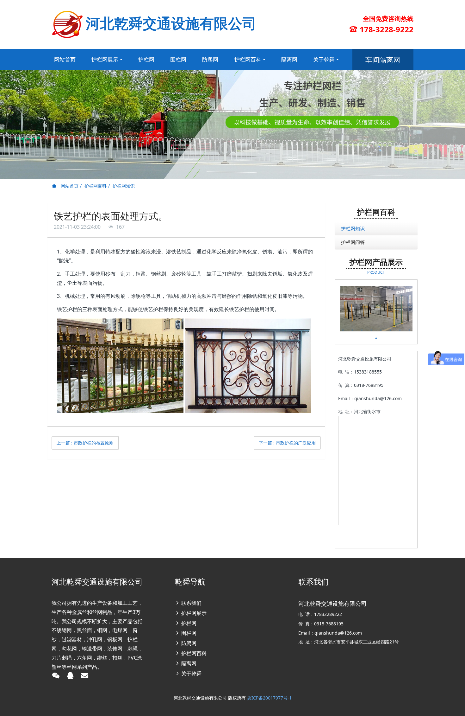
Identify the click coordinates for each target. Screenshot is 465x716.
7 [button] (400, 330)
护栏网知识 (124, 186)
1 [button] (343, 330)
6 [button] (390, 330)
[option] (376, 308)
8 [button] (409, 330)
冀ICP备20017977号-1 (269, 698)
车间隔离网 (382, 59)
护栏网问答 (353, 242)
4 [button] (371, 330)
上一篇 (85, 443)
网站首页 (65, 59)
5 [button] (381, 330)
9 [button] (376, 338)
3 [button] (362, 330)
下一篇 (287, 443)
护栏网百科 (95, 186)
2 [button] (352, 330)
